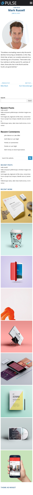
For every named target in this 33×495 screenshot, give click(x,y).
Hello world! (4, 110)
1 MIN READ (16, 7)
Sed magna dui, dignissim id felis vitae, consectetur (15, 117)
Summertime (14, 142)
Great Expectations (19, 150)
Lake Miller (17, 135)
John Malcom (8, 135)
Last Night (16, 139)
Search (3, 98)
